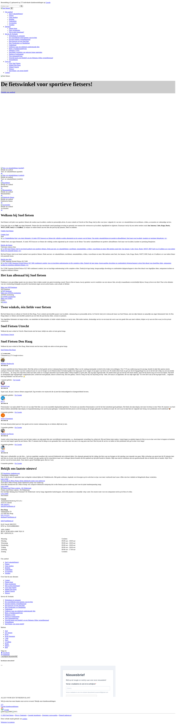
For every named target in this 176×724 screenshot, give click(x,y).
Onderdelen (12, 21)
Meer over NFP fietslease (9, 287)
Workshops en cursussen (17, 36)
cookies (24, 719)
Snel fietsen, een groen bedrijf (18, 71)
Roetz (7, 644)
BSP (6, 647)
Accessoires (13, 23)
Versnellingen (13, 60)
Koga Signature (10, 636)
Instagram (6, 654)
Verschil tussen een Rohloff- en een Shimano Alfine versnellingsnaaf (31, 58)
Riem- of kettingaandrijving (18, 49)
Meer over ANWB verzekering (11, 293)
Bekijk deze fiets (6, 259)
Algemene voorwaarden (49, 715)
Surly (6, 640)
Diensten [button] (8, 26)
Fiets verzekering (14, 30)
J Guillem (8, 642)
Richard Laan (5, 386)
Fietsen (11, 15)
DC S (2, 401)
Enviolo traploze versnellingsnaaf (19, 39)
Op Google (16, 380)
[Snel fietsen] (5, 8)
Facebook (6, 653)
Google (48, 2)
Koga (6, 634)
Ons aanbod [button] (9, 12)
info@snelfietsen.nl (7, 521)
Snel (6, 631)
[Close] (1, 665)
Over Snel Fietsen (14, 63)
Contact (7, 72)
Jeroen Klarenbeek (7, 418)
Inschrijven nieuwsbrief (8, 656)
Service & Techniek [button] (11, 34)
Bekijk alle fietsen (6, 245)
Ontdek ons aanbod (8, 92)
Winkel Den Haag (15, 65)
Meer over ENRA (6, 298)
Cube (6, 638)
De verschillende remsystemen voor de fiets (23, 37)
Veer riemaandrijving (15, 56)
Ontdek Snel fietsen (7, 231)
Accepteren (11, 722)
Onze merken (13, 17)
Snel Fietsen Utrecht (7, 334)
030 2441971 (5, 504)
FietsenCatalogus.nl (65, 715)
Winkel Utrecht (14, 67)
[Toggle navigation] (11, 8)
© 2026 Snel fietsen (7, 715)
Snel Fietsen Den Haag (8, 350)
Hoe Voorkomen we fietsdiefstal (19, 43)
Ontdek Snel (5, 234)
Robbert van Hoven (7, 434)
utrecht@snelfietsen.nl (8, 506)
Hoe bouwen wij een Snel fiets (19, 41)
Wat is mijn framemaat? (16, 32)
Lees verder (4, 479)
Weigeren (4, 722)
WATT (7, 645)
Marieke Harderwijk (7, 363)
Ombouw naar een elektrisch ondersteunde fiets (24, 47)
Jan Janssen (8, 633)
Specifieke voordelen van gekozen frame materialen (25, 52)
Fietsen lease (13, 28)
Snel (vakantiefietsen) (16, 14)
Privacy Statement (20, 715)
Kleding (11, 19)
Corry (3, 451)
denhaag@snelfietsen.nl (8, 517)
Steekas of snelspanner (16, 54)
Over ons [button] (8, 61)
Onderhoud (12, 45)
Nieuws (11, 69)
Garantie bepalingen (34, 715)
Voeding (11, 25)
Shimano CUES (14, 50)
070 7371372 (5, 515)
